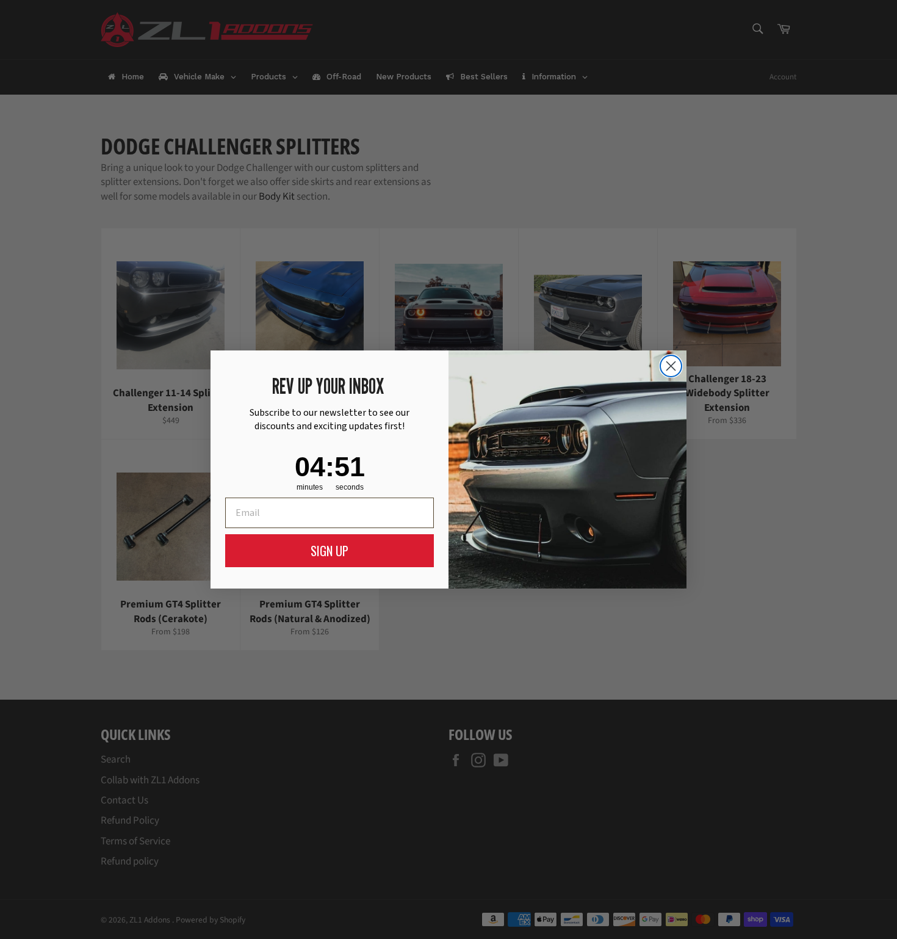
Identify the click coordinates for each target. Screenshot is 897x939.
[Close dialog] (671, 366)
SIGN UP (329, 551)
